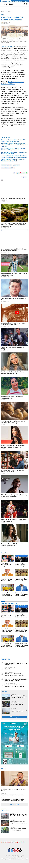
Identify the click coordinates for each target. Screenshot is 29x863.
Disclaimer (8, 857)
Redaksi (22, 855)
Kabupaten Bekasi (6, 165)
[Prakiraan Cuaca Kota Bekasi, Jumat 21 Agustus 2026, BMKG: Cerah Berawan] (6, 711)
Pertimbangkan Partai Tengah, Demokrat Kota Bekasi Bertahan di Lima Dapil (13, 160)
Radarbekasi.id (8, 4)
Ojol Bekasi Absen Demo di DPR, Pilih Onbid (12, 795)
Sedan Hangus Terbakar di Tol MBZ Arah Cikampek (18, 829)
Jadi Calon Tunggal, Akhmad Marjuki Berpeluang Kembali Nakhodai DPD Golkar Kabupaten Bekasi (14, 156)
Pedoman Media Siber (18, 857)
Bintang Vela (8, 669)
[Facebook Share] (14, 173)
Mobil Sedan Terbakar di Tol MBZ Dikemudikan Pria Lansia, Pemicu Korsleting (18, 815)
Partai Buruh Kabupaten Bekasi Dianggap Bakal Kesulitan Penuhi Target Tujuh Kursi (13, 140)
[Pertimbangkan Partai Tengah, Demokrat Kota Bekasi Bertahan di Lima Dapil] (21, 587)
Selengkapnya (14, 717)
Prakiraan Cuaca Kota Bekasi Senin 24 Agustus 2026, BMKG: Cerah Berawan (19, 696)
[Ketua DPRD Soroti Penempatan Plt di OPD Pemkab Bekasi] (14, 778)
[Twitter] (12, 850)
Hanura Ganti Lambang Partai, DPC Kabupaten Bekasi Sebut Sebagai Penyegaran (13, 149)
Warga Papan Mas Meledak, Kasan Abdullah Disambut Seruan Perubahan (16, 680)
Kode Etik (7, 855)
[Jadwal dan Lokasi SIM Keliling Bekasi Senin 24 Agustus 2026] (6, 704)
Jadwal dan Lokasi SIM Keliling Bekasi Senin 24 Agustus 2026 (17, 703)
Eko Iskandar (7, 22)
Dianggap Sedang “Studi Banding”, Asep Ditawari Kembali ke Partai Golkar (14, 152)
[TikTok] (20, 850)
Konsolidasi (16, 165)
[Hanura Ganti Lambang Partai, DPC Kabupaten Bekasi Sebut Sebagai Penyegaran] (7, 572)
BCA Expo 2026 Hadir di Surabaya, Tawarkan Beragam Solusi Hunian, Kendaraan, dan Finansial (13, 674)
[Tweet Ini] (17, 173)
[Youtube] (17, 850)
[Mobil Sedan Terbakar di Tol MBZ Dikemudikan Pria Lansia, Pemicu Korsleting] (5, 816)
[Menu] (2, 4)
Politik (2, 15)
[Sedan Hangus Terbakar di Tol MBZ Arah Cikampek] (5, 830)
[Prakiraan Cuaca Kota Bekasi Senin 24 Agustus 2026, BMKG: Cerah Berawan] (6, 697)
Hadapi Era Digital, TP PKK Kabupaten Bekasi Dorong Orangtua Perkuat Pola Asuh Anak (12, 799)
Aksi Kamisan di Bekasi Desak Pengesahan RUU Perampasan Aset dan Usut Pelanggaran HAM (18, 822)
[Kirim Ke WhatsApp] (27, 173)
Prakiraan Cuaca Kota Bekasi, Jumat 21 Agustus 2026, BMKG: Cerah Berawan (19, 710)
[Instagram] (14, 850)
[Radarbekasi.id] (14, 848)
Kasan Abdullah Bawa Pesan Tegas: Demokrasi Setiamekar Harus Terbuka (14, 685)
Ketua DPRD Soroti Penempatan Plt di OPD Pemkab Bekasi (14, 790)
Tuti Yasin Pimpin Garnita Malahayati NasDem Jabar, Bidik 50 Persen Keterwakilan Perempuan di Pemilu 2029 (14, 145)
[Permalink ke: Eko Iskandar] (2, 23)
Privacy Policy (14, 855)
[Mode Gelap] (24, 4)
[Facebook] (9, 850)
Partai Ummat (5, 168)
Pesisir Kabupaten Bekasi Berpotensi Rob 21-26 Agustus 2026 (16, 664)
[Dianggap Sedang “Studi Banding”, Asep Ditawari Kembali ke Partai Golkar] (21, 572)
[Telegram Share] (23, 173)
